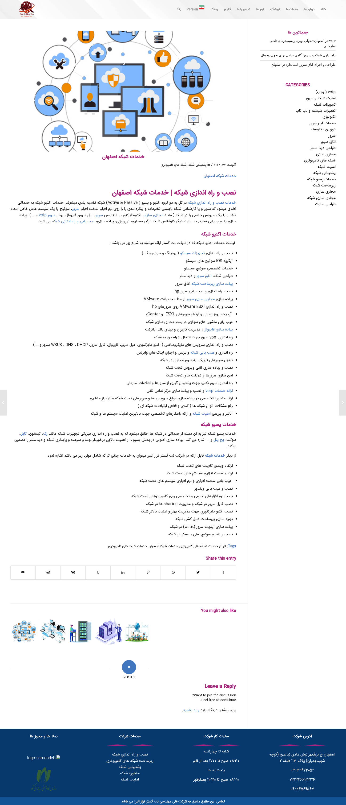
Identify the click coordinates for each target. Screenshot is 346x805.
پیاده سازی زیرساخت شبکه (212, 284)
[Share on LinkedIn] (123, 572)
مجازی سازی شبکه (321, 198)
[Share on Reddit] (48, 572)
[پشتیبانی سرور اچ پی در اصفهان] (342, 403)
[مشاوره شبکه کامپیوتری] (80, 631)
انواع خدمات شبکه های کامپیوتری (202, 546)
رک (45, 434)
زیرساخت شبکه (324, 185)
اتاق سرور (204, 276)
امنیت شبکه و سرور (321, 98)
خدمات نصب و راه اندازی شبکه (212, 203)
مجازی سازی (153, 215)
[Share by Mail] (23, 572)
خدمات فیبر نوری (323, 123)
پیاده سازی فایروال (218, 329)
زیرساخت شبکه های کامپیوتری (129, 761)
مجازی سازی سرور (201, 299)
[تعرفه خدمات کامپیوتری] (137, 631)
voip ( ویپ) (326, 92)
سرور (75, 209)
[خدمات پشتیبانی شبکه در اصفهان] (24, 631)
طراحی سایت (325, 204)
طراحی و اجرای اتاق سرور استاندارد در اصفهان (303, 64)
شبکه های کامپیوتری (174, 165)
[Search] (179, 9)
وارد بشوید (191, 710)
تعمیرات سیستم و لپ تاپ (316, 111)
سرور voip (47, 215)
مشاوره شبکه (130, 773)
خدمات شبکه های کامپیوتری (127, 546)
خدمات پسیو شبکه (321, 179)
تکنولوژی (329, 117)
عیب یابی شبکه (202, 353)
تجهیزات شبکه (325, 105)
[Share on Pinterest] (148, 572)
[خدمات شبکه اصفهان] (123, 91)
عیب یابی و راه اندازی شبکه (73, 221)
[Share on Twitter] (198, 572)
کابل (23, 434)
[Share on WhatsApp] (173, 572)
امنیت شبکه (202, 414)
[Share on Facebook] (223, 572)
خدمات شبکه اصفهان (163, 546)
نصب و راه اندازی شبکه (130, 754)
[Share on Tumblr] (98, 572)
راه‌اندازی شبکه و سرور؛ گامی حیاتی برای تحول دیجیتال (298, 55)
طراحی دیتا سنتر (323, 148)
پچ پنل (218, 440)
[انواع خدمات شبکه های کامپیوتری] (52, 631)
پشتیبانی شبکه (197, 165)
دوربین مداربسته (323, 129)
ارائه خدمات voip (219, 391)
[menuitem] (323, 9)
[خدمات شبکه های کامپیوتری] (109, 631)
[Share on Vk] (73, 572)
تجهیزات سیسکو (192, 253)
